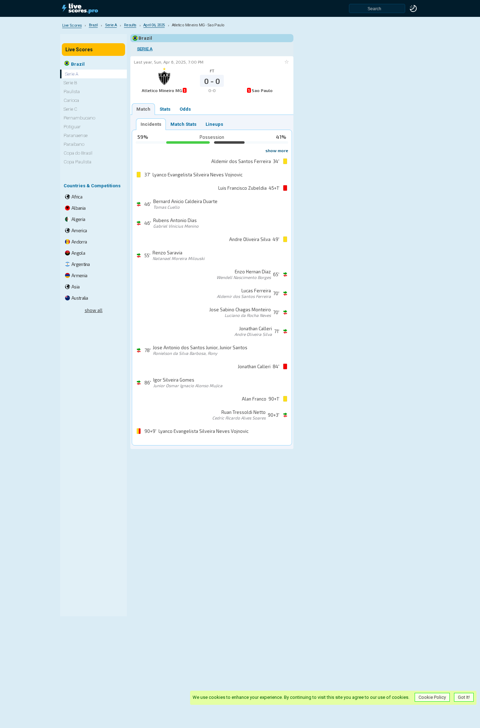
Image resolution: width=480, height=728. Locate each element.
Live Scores (79, 49)
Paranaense (75, 135)
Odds (185, 109)
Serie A (145, 49)
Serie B (70, 82)
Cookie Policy (432, 697)
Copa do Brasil (78, 153)
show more (276, 150)
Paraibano (74, 144)
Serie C (70, 109)
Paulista (72, 91)
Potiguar (72, 126)
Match (143, 109)
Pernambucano (79, 118)
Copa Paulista (77, 161)
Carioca (71, 100)
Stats (165, 109)
